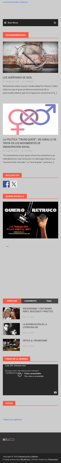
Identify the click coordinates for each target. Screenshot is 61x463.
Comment (29, 81)
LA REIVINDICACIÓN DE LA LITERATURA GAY (35, 326)
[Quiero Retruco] (30, 220)
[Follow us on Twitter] (13, 184)
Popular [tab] (12, 300)
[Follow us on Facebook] (6, 184)
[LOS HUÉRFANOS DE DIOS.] (30, 56)
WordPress (25, 459)
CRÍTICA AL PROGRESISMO (35, 340)
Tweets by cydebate (12, 419)
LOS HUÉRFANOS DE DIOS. (17, 77)
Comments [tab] (30, 300)
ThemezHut (53, 459)
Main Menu (13, 22)
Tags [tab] (48, 300)
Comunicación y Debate (28, 456)
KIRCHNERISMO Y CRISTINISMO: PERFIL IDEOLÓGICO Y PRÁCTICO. (38, 310)
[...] (55, 92)
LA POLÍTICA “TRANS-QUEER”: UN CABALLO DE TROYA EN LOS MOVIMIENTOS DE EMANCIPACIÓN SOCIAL (29, 143)
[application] (30, 379)
